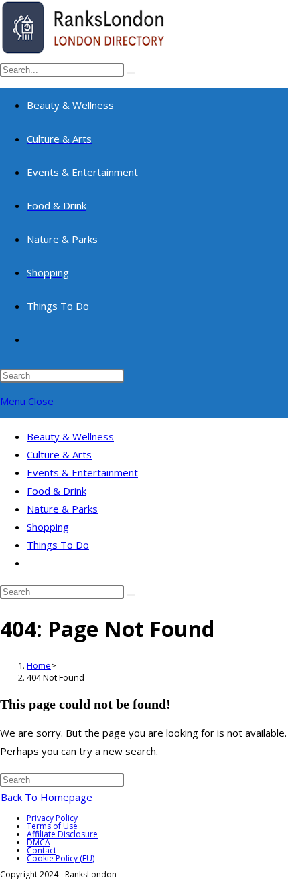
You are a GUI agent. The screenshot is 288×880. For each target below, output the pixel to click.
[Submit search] (131, 595)
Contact (41, 850)
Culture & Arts (59, 454)
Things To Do (58, 544)
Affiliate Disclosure (62, 834)
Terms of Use (52, 826)
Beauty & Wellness (70, 436)
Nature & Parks (62, 508)
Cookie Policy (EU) (60, 858)
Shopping (48, 526)
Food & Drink (56, 490)
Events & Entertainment (82, 472)
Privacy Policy (52, 818)
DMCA (38, 842)
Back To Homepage (46, 797)
